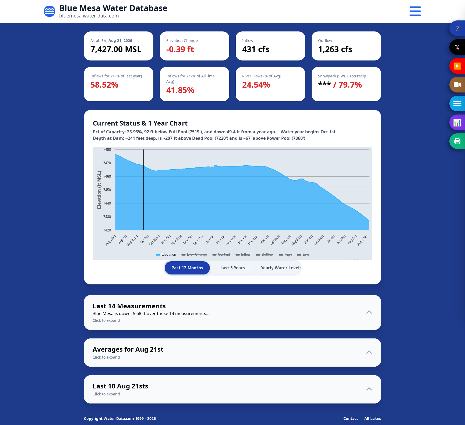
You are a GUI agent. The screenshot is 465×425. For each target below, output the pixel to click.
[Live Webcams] (457, 84)
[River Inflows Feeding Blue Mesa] (457, 103)
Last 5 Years (232, 267)
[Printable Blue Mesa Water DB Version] (457, 141)
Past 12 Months (187, 267)
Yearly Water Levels (280, 267)
